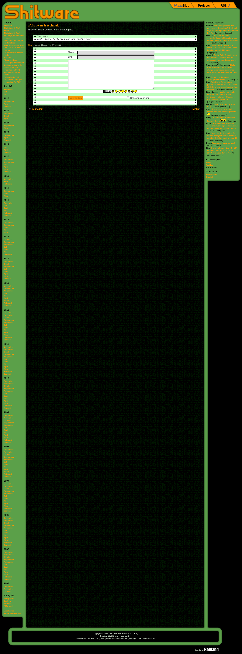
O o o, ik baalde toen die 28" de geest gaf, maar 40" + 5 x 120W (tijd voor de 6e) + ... (222, 150)
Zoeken (7, 601)
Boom (6, 30)
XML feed (8, 606)
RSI (225, 5)
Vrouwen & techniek (44, 25)
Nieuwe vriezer (11, 60)
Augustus (8, 89)
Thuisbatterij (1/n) (12, 33)
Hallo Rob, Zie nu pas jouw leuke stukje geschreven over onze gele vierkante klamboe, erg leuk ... (222, 70)
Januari (7, 106)
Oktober (7, 116)
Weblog (209, 165)
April (6, 104)
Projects (204, 5)
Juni (6, 193)
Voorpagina (9, 598)
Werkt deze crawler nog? (223, 143)
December (8, 179)
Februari (8, 184)
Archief (7, 603)
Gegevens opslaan (140, 98)
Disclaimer (9, 611)
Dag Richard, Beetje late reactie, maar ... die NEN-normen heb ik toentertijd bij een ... (222, 47)
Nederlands (211, 175)
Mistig (195, 109)
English (209, 177)
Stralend (8, 26)
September (9, 101)
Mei (5, 94)
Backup (7, 58)
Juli (5, 92)
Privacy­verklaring (12, 613)
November (8, 113)
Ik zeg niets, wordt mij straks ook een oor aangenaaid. (222, 110)
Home (209, 162)
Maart (6, 128)
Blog (181, 5)
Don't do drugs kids (13, 65)
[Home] (40, 10)
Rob (30, 45)
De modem (37, 109)
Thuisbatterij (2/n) (12, 28)
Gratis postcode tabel (14, 62)
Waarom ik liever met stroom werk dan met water (14, 47)
